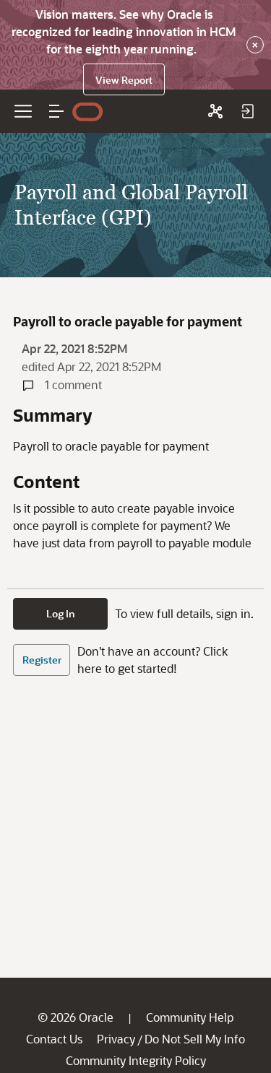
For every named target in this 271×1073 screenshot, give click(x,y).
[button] (56, 111)
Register (41, 659)
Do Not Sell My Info (195, 1038)
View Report (123, 80)
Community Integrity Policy (136, 1060)
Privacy (116, 1038)
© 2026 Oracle (75, 1017)
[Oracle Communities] (215, 111)
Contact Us (54, 1038)
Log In (60, 613)
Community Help (189, 1017)
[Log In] (247, 111)
